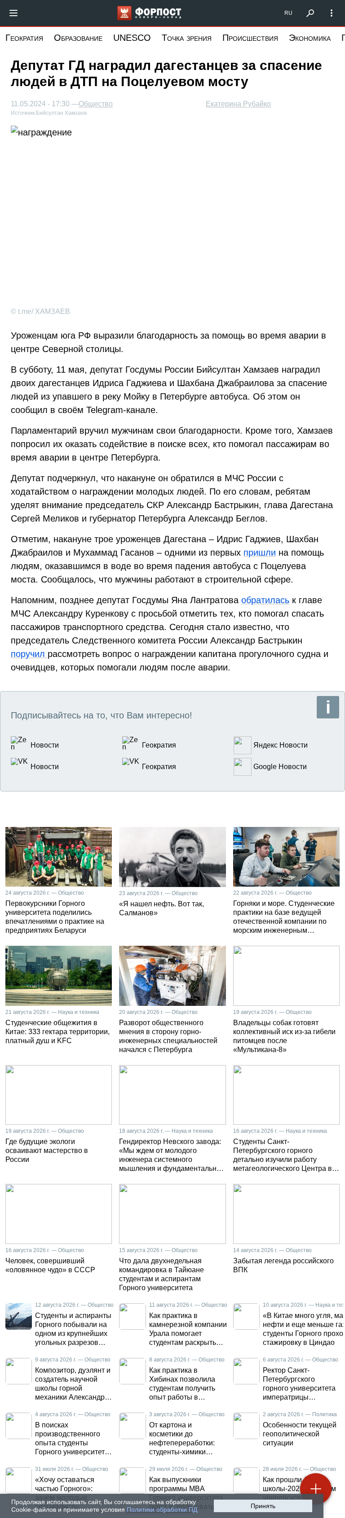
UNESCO (132, 38)
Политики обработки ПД (162, 1509)
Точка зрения (187, 38)
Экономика (310, 38)
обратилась (265, 600)
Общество (96, 104)
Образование (78, 38)
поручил (29, 654)
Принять (263, 1505)
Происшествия (250, 38)
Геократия (24, 38)
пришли (259, 552)
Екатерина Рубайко (238, 104)
